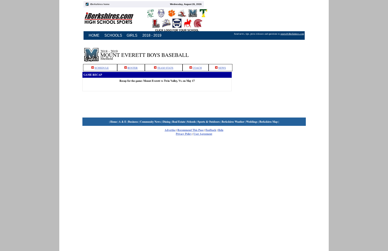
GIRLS (132, 35)
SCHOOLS (113, 35)
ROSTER (133, 67)
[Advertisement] (268, 52)
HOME (94, 35)
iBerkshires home (100, 4)
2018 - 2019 (151, 35)
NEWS (222, 67)
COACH (197, 67)
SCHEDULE (102, 67)
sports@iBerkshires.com (292, 33)
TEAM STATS (165, 67)
